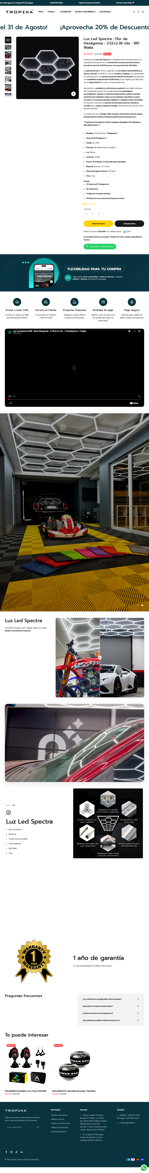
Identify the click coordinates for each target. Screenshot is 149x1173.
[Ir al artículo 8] (8, 97)
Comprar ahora (129, 224)
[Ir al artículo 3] (8, 55)
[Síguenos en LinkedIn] (21, 1152)
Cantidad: (87, 209)
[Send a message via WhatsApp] (144, 1168)
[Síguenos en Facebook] (6, 1152)
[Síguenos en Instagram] (11, 1152)
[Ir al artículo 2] (8, 47)
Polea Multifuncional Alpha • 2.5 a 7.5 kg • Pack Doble (25, 1091)
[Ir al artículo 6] (8, 79)
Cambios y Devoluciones (60, 1123)
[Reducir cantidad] (87, 213)
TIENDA (50, 12)
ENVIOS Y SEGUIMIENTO (85, 12)
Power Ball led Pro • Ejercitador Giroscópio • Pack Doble (74, 1091)
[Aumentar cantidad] (99, 213)
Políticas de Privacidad (59, 1127)
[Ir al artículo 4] (8, 63)
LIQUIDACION (65, 12)
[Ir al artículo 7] (8, 88)
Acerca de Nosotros (59, 1132)
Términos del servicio (59, 1115)
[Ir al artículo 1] (8, 40)
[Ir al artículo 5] (8, 71)
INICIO (40, 12)
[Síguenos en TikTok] (16, 1152)
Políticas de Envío (57, 1119)
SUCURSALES (105, 12)
